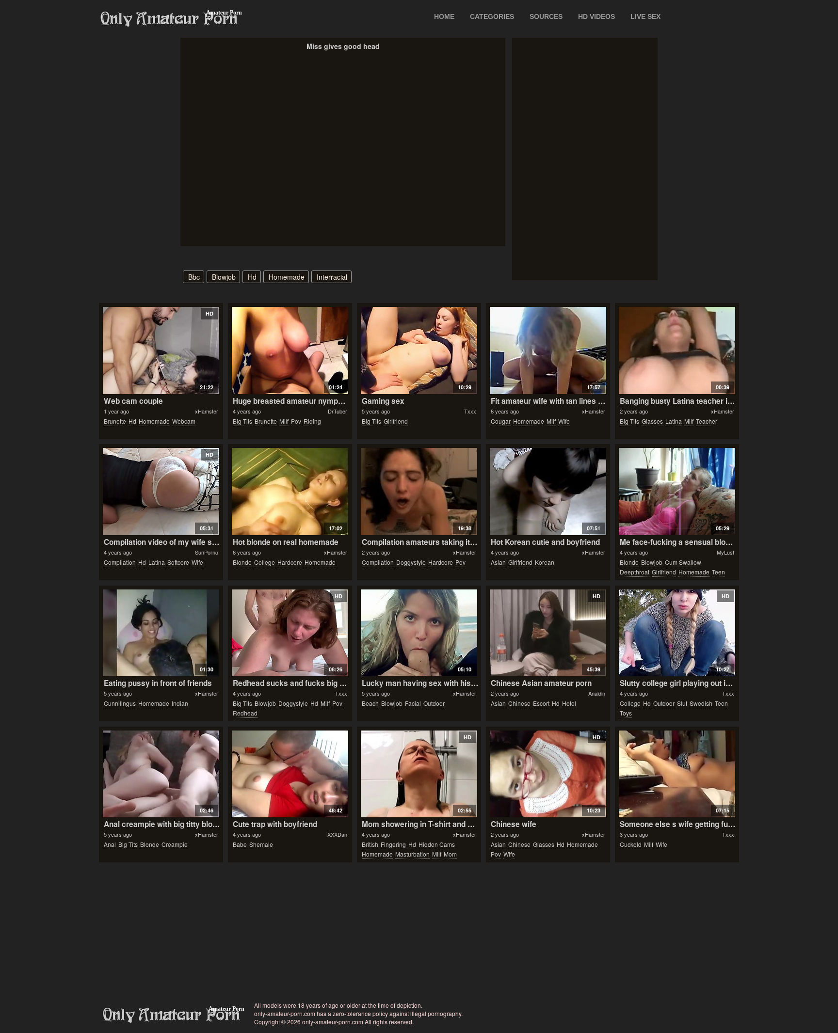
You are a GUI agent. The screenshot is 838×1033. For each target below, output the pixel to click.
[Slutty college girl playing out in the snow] (677, 633)
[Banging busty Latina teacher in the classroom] (677, 350)
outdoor (434, 703)
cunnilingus (120, 703)
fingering (393, 844)
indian (180, 703)
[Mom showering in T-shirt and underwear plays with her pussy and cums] (419, 774)
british (370, 844)
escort (541, 703)
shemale (261, 844)
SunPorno (206, 552)
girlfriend (396, 421)
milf (284, 421)
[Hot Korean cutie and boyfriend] (548, 491)
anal (110, 844)
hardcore (289, 562)
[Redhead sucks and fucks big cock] (290, 633)
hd (252, 277)
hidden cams (437, 844)
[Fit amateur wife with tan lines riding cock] (548, 350)
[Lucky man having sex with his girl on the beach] (419, 633)
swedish (701, 703)
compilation (120, 562)
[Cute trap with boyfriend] (290, 774)
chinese (519, 703)
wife (564, 421)
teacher (706, 421)
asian (498, 562)
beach (370, 703)
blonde (242, 562)
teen (718, 572)
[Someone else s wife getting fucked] (677, 774)
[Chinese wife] (548, 774)
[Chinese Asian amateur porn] (548, 633)
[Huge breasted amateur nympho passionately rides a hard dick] (290, 350)
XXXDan (337, 834)
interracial (332, 277)
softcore (178, 562)
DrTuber (337, 411)
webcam (183, 421)
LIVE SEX (645, 16)
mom (450, 854)
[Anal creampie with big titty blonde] (161, 774)
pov (296, 421)
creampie (174, 844)
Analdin (596, 693)
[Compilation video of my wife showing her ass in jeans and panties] (161, 491)
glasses (652, 421)
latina (673, 421)
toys (626, 713)
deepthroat (634, 572)
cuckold (631, 844)
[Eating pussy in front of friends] (161, 633)
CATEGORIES (492, 16)
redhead (245, 713)
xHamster (206, 411)
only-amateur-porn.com (171, 1015)
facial (413, 703)
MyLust (725, 552)
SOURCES (546, 16)
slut (682, 703)
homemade (287, 277)
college (264, 562)
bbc (194, 277)
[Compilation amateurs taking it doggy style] (419, 491)
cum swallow (683, 562)
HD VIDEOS (596, 16)
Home (444, 16)
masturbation (412, 854)
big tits (242, 421)
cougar (501, 421)
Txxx (470, 411)
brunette (115, 421)
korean (544, 562)
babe (240, 844)
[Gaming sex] (419, 350)
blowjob (224, 277)
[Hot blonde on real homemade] (290, 491)
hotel (569, 703)
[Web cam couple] (161, 350)
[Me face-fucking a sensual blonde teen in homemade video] (677, 491)
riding (312, 421)
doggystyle (411, 562)
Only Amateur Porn (169, 19)
